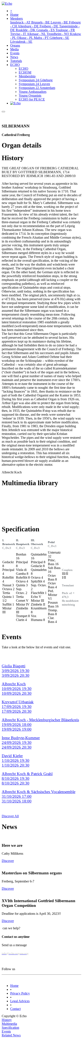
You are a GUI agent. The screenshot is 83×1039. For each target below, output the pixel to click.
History (7, 1020)
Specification (10, 1027)
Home (14, 985)
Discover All (10, 816)
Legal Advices (20, 1001)
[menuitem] (14, 14)
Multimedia (9, 1024)
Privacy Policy (20, 993)
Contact (15, 1009)
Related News (11, 1035)
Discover (8, 861)
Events (6, 1031)
